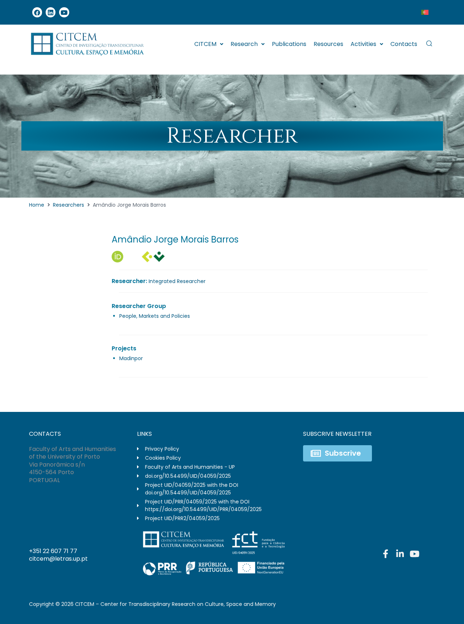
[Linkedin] (50, 12)
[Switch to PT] (425, 12)
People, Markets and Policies (154, 316)
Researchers (68, 204)
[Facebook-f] (385, 553)
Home (36, 204)
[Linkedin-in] (399, 553)
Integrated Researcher (177, 281)
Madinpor (131, 358)
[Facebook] (37, 12)
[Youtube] (64, 12)
